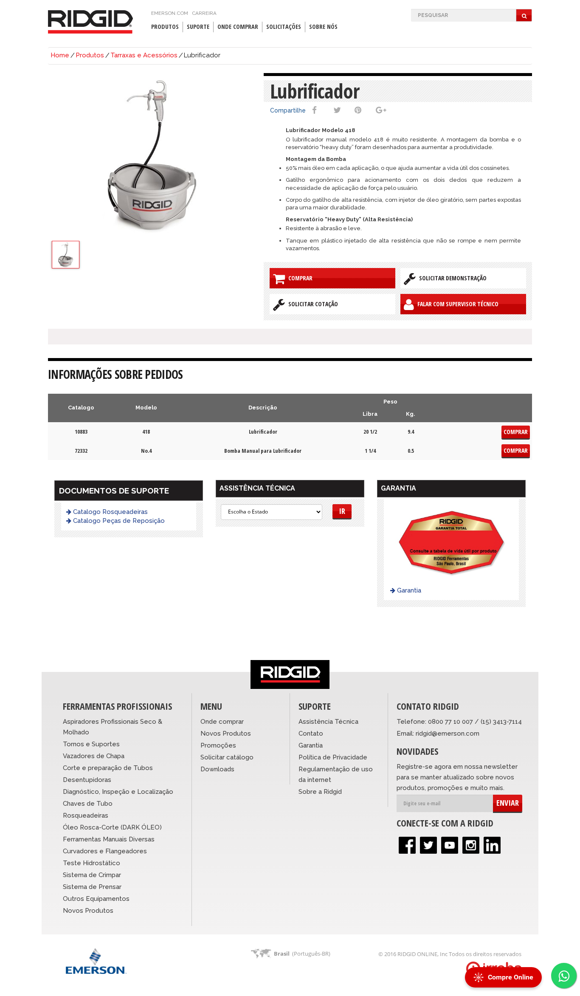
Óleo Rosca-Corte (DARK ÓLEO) (112, 827)
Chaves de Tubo (88, 803)
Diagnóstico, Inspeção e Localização (118, 792)
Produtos (90, 55)
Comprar (299, 278)
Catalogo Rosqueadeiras (109, 512)
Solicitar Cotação (311, 304)
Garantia (408, 590)
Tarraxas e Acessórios (143, 55)
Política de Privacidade (332, 757)
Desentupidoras (87, 780)
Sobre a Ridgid (320, 792)
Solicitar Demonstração (451, 278)
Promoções (218, 745)
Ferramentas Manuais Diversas (109, 839)
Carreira (204, 13)
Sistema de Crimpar (92, 875)
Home (60, 55)
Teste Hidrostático (91, 863)
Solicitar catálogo (226, 757)
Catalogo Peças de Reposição (118, 521)
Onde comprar (222, 721)
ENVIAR (507, 803)
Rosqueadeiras (85, 815)
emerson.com (169, 13)
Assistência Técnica (328, 721)
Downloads (217, 769)
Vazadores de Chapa (93, 756)
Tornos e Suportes (91, 744)
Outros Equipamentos (96, 899)
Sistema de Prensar (92, 887)
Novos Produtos (88, 910)
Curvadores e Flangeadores (105, 851)
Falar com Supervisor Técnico (456, 304)
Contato (310, 733)
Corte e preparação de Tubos (108, 768)
